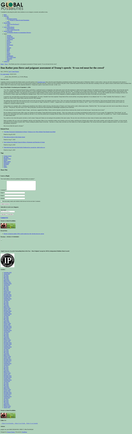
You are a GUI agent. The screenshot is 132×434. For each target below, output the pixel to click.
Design (8, 40)
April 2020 (6, 320)
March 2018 (7, 355)
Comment (3, 190)
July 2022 (6, 286)
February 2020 (7, 323)
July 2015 (6, 399)
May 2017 (6, 369)
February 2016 (7, 389)
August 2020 (7, 315)
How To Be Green (11, 57)
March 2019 (7, 338)
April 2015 (6, 403)
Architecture (10, 36)
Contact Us (6, 61)
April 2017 (6, 370)
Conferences (10, 39)
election (5, 160)
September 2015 (8, 396)
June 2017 (6, 367)
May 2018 (6, 352)
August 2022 (7, 285)
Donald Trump (7, 158)
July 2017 (6, 366)
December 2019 (7, 326)
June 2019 (6, 334)
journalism (6, 164)
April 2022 (6, 290)
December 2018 (7, 342)
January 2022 (7, 293)
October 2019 (7, 329)
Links (8, 21)
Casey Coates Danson (9, 27)
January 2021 (7, 309)
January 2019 (7, 341)
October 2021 (7, 297)
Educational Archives (12, 18)
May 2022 (6, 289)
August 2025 (7, 274)
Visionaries (9, 58)
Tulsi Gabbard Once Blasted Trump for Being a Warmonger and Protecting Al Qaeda (24, 142)
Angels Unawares (8, 31)
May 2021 (6, 304)
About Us (6, 16)
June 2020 (6, 318)
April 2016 (6, 386)
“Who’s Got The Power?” (13, 24)
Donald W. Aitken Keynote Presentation (19, 20)
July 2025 (6, 275)
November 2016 (8, 377)
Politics (8, 54)
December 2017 (7, 359)
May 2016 (6, 385)
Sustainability (10, 56)
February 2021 (7, 308)
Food (8, 46)
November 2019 (8, 327)
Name (2, 192)
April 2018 (6, 353)
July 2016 (6, 382)
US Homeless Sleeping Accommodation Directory (19, 32)
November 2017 (8, 360)
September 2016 (8, 380)
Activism (9, 35)
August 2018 (7, 348)
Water (8, 60)
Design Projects (10, 28)
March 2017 (7, 371)
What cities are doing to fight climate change (14, 137)
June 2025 (6, 276)
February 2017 (7, 373)
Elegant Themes (11, 432)
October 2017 (7, 362)
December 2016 (7, 375)
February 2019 (7, 340)
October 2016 (7, 378)
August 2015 (7, 397)
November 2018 (8, 344)
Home (5, 14)
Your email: (3, 210)
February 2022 (7, 291)
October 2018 (7, 345)
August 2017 (7, 364)
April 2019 (6, 337)
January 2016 (7, 391)
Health (8, 49)
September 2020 (8, 313)
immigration (6, 163)
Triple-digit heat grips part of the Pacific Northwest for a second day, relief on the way (24, 147)
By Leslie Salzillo (5, 74)
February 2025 (7, 282)
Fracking (9, 47)
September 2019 (8, 330)
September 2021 (8, 298)
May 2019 (6, 336)
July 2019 (6, 333)
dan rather (6, 157)
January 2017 (7, 374)
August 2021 (7, 300)
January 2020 (7, 325)
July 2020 (6, 316)
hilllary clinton (7, 161)
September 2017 (8, 363)
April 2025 (6, 279)
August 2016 (7, 381)
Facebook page (41, 82)
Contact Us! (4, 217)
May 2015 (6, 402)
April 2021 (6, 305)
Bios (8, 17)
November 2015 (8, 393)
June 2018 (6, 351)
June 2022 (6, 287)
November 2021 (8, 296)
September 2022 (8, 283)
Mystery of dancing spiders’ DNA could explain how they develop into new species (24, 233)
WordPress (24, 432)
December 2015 (7, 392)
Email (2, 195)
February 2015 (7, 406)
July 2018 (6, 349)
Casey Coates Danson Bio (13, 29)
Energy (8, 43)
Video (8, 25)
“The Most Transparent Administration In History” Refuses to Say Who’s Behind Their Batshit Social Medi (29, 131)
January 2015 (7, 407)
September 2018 (8, 347)
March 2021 (7, 307)
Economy (9, 42)
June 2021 (6, 302)
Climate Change (11, 38)
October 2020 (7, 312)
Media (8, 50)
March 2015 (7, 404)
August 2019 (7, 331)
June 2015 (6, 400)
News (8, 51)
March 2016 (7, 388)
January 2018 (7, 358)
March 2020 (7, 322)
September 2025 (8, 272)
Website (2, 198)
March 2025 (7, 280)
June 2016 (6, 384)
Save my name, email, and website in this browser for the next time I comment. (21, 201)
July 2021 (6, 301)
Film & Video (7, 23)
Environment (10, 45)
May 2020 (6, 319)
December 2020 (7, 311)
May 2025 (6, 278)
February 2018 (7, 356)
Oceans (8, 53)
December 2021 (7, 294)
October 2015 (7, 395)
